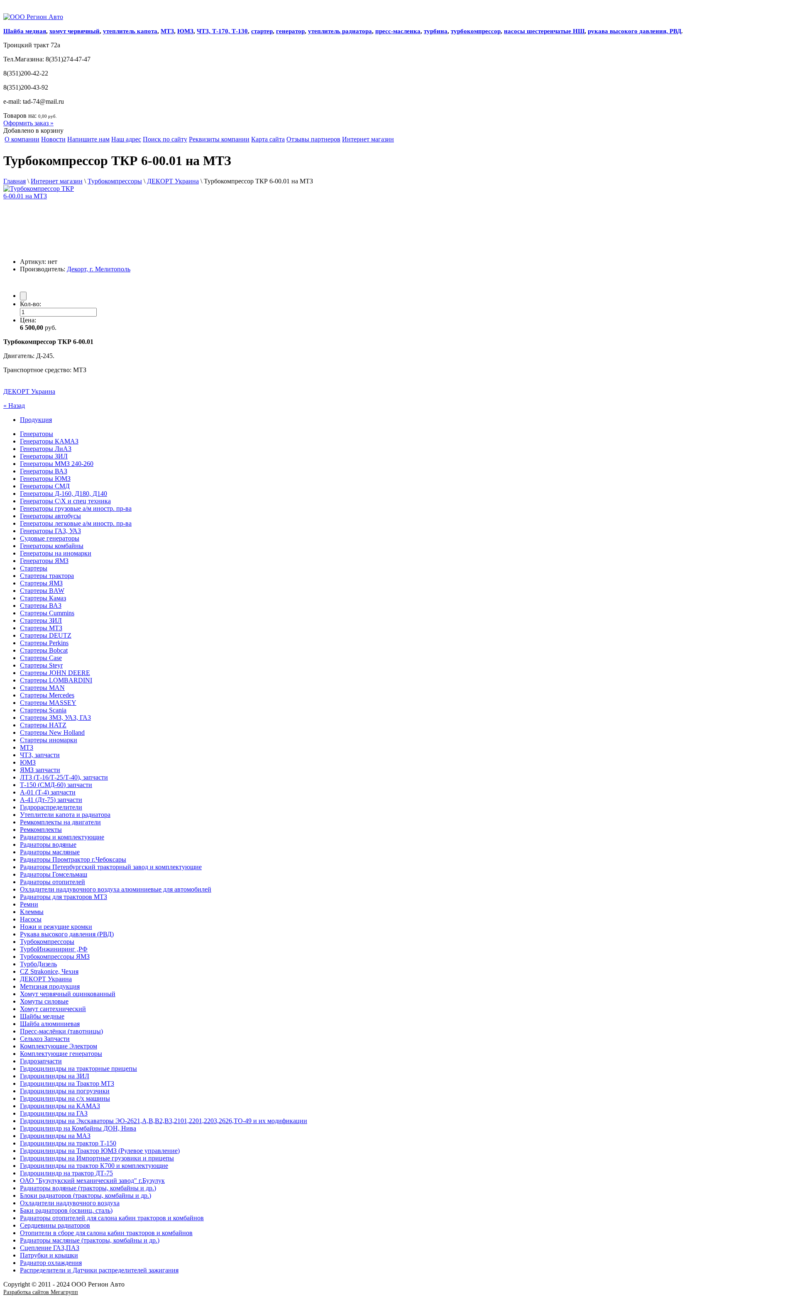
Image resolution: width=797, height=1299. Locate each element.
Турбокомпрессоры (115, 181)
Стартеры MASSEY (48, 702)
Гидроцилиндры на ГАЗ (54, 1113)
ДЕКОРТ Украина (173, 181)
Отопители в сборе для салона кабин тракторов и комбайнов (106, 1232)
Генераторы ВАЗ (43, 471)
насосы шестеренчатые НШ (544, 31)
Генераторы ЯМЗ (44, 560)
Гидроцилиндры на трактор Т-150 (68, 1143)
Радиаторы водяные (48, 844)
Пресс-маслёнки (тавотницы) (61, 1031)
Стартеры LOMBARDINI (56, 680)
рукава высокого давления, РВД (634, 31)
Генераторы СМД (45, 486)
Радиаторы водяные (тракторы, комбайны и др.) (88, 1188)
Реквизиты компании (219, 139)
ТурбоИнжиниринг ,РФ (54, 949)
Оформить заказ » (28, 123)
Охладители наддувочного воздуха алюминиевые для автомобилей (115, 889)
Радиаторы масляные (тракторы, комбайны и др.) (89, 1240)
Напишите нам (88, 139)
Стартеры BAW (42, 590)
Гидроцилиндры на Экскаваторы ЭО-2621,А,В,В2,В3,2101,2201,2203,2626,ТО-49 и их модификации (163, 1120)
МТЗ (167, 31)
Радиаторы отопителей (52, 881)
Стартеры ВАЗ (40, 605)
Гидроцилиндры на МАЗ (55, 1135)
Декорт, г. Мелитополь (98, 269)
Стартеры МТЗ (41, 627)
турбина (435, 31)
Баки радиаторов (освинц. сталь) (66, 1210)
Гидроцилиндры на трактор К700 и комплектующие (94, 1165)
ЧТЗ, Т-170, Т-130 (222, 31)
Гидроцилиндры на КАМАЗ (60, 1105)
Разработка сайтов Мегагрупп (40, 1292)
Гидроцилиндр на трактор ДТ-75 (66, 1173)
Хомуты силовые (44, 1001)
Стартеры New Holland (52, 732)
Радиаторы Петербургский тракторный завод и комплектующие (111, 866)
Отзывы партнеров (313, 139)
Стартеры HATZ (43, 725)
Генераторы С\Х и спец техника (65, 500)
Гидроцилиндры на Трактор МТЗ (67, 1083)
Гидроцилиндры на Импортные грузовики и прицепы (97, 1158)
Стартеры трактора (47, 575)
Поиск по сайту (165, 139)
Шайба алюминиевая (50, 1023)
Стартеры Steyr (41, 665)
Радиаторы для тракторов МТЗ (63, 896)
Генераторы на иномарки (55, 553)
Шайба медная (24, 31)
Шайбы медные (42, 1016)
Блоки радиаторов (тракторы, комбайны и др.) (85, 1195)
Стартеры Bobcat (44, 650)
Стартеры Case (41, 657)
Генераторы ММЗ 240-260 (56, 463)
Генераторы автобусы (50, 515)
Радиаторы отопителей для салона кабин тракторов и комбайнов (112, 1217)
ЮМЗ (185, 31)
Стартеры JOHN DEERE (55, 672)
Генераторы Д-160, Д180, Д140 (63, 493)
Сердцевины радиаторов (55, 1225)
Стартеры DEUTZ (45, 635)
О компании (22, 139)
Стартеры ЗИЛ (41, 620)
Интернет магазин (368, 139)
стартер (262, 31)
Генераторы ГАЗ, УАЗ (50, 530)
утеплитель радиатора (340, 31)
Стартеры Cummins (47, 613)
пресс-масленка (398, 31)
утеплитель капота (130, 31)
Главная (14, 181)
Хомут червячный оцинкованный (67, 993)
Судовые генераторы (49, 538)
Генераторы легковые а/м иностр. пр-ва (76, 523)
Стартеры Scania (43, 710)
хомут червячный (74, 31)
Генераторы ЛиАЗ (45, 448)
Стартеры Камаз (43, 598)
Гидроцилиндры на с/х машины (65, 1098)
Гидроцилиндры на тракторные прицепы (78, 1068)
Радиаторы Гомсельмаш (53, 874)
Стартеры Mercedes (47, 695)
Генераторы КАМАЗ (49, 441)
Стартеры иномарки (48, 739)
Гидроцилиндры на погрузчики (65, 1090)
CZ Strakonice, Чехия (49, 971)
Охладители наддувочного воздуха (70, 1202)
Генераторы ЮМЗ (45, 478)
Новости (53, 139)
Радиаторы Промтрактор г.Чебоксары (73, 859)
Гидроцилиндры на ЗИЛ (54, 1076)
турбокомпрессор (476, 31)
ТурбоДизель (38, 964)
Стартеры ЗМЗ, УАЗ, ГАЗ (55, 717)
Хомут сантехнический (53, 1008)
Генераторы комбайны (51, 545)
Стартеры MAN (42, 687)
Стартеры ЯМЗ (41, 583)
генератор (290, 31)
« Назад (14, 405)
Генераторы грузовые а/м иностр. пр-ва (76, 508)
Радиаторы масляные (50, 851)
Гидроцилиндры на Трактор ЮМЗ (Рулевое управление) (100, 1150)
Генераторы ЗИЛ (44, 456)
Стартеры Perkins (44, 642)
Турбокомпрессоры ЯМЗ (55, 956)
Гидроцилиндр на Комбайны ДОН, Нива (78, 1128)
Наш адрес (126, 139)
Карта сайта (268, 139)
